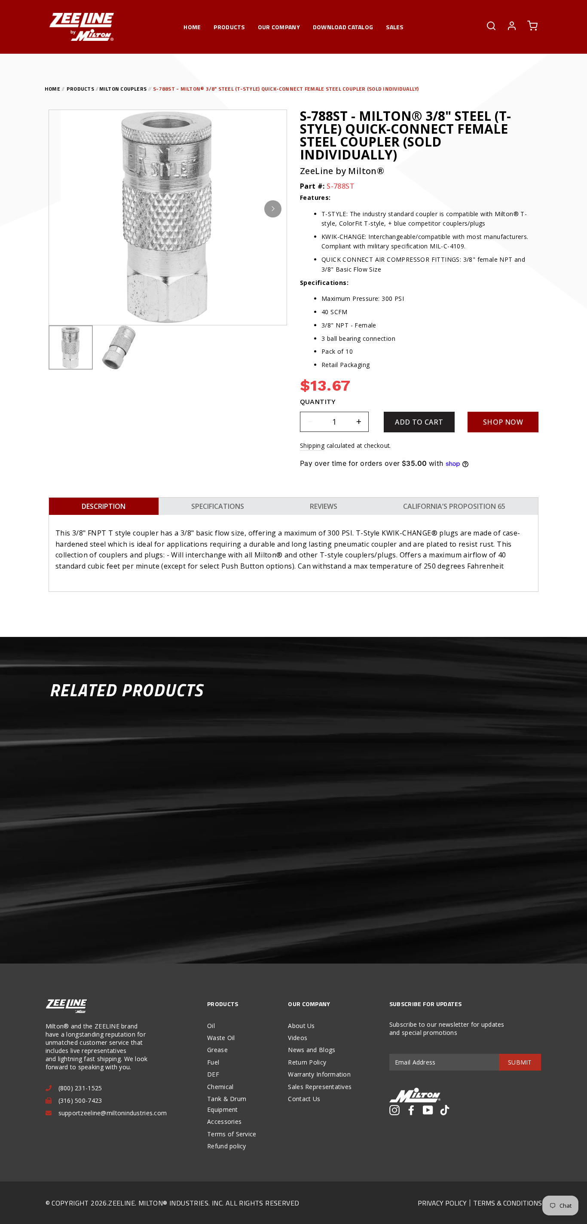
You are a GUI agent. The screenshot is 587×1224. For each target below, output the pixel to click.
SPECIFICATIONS (217, 506)
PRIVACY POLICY (442, 1203)
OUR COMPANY (279, 26)
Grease (217, 1050)
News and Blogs (311, 1050)
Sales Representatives (320, 1087)
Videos (297, 1038)
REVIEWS (323, 506)
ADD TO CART (419, 422)
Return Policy (307, 1062)
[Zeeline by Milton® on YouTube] (428, 1110)
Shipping (312, 445)
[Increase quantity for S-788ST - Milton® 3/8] (358, 421)
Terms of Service (231, 1134)
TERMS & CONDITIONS (507, 1203)
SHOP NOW (503, 422)
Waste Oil (221, 1038)
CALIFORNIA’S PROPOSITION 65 (454, 506)
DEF (213, 1074)
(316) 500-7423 (80, 1100)
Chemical (220, 1087)
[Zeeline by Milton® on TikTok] (445, 1110)
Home (192, 26)
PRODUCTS (229, 26)
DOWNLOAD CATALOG (343, 26)
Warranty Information (319, 1074)
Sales (394, 26)
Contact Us (304, 1099)
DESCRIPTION (103, 506)
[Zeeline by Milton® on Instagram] (394, 1110)
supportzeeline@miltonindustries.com (112, 1113)
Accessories (224, 1121)
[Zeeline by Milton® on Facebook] (411, 1110)
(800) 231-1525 (80, 1088)
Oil (211, 1026)
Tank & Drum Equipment (226, 1104)
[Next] (272, 208)
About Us (301, 1026)
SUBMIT (520, 1062)
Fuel (213, 1062)
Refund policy (226, 1146)
